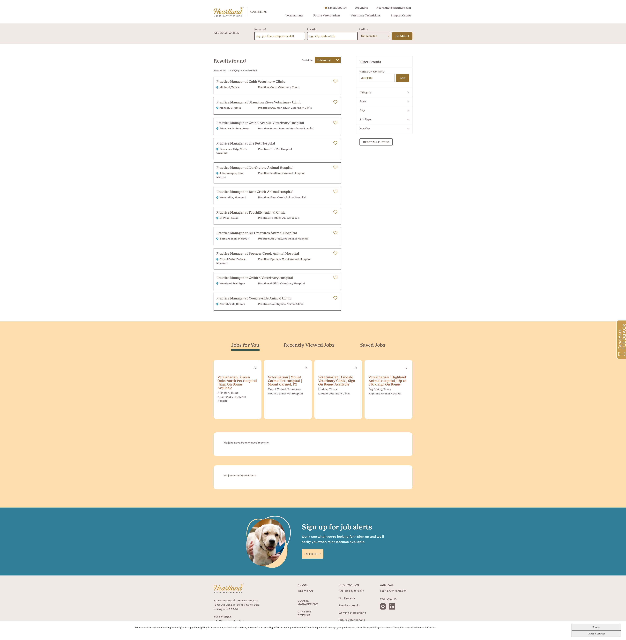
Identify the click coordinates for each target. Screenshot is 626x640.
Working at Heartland (352, 612)
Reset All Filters (376, 142)
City (362, 110)
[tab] (245, 345)
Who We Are (305, 590)
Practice (365, 128)
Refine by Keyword (372, 71)
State (363, 101)
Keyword (260, 29)
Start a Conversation (393, 590)
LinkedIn (392, 606)
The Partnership (349, 605)
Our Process (347, 598)
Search (402, 36)
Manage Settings (596, 633)
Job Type (365, 119)
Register (313, 554)
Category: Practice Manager (244, 70)
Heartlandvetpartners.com (393, 7)
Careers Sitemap (304, 613)
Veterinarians (294, 15)
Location (312, 29)
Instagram (383, 606)
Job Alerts (361, 7)
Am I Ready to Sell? (351, 590)
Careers (258, 11)
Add (403, 78)
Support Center (401, 15)
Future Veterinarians (326, 15)
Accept (596, 627)
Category (365, 92)
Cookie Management (308, 602)
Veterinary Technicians (365, 15)
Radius (363, 29)
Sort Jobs (307, 60)
